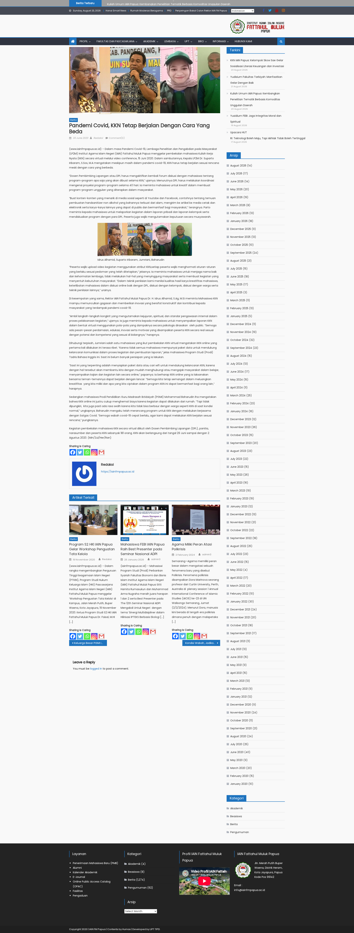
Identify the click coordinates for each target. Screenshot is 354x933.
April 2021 (236, 673)
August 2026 (238, 165)
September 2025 (241, 253)
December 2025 (240, 229)
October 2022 (239, 530)
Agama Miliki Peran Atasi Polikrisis (192, 546)
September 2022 (241, 538)
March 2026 (237, 205)
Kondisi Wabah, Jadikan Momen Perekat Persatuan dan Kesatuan (202, 643)
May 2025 (236, 284)
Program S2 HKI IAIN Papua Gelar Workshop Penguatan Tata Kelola (92, 549)
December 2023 (240, 419)
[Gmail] (101, 452)
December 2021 (240, 609)
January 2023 (238, 506)
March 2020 (237, 768)
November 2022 (240, 522)
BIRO (201, 41)
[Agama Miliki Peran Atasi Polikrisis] (196, 520)
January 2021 (238, 697)
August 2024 (238, 356)
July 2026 (236, 173)
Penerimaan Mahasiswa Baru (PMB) (95, 863)
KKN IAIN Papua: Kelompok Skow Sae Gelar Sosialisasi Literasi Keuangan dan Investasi (257, 63)
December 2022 (240, 514)
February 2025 (239, 308)
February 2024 (239, 403)
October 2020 (239, 720)
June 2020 (237, 752)
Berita (73, 119)
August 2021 (237, 641)
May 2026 (236, 189)
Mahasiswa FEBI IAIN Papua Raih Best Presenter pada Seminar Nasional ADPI (142, 549)
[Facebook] (73, 452)
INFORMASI (219, 41)
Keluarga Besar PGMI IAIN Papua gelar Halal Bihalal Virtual (90, 643)
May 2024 (236, 379)
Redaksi (98, 138)
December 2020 (240, 704)
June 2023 (236, 467)
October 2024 (239, 340)
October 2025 (239, 245)
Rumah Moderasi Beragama (146, 10)
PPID (169, 10)
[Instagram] (94, 452)
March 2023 (237, 490)
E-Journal (79, 877)
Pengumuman (239, 832)
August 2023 (238, 451)
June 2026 (237, 181)
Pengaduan (80, 895)
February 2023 (239, 498)
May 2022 (236, 570)
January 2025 (238, 316)
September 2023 (241, 443)
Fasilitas (78, 891)
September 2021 (240, 633)
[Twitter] (80, 452)
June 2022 (236, 562)
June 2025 (236, 276)
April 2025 (236, 292)
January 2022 (238, 601)
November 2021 (240, 617)
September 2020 (241, 728)
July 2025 (236, 268)
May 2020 (236, 760)
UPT (187, 41)
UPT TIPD (155, 929)
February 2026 (239, 213)
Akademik (149, 41)
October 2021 (238, 625)
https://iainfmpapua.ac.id (117, 471)
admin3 (155, 559)
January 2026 (239, 221)
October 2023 (239, 435)
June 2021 (236, 657)
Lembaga (170, 41)
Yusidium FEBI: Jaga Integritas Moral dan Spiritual (255, 119)
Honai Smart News (116, 10)
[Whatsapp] (87, 452)
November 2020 (240, 712)
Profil (84, 41)
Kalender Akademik (85, 872)
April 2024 (236, 387)
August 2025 (238, 261)
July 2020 (236, 744)
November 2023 (240, 427)
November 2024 (240, 332)
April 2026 (236, 197)
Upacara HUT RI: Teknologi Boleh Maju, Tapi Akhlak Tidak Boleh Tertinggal (267, 135)
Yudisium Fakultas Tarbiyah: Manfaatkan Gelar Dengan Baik (256, 80)
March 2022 (237, 586)
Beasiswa (236, 816)
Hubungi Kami (243, 41)
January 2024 (239, 411)
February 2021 (239, 689)
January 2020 (239, 784)
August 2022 (238, 546)
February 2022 (239, 593)
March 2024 (238, 395)
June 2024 (237, 371)
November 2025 (240, 237)
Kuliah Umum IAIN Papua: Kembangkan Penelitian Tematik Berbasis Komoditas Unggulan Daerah (168, 3)
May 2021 (236, 665)
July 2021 (235, 649)
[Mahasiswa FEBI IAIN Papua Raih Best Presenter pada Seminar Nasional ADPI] (145, 520)
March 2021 (237, 681)
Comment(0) (117, 138)
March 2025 (237, 300)
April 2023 (236, 482)
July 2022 (236, 554)
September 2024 (241, 348)
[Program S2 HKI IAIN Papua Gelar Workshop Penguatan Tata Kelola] (93, 520)
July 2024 (236, 364)
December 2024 (240, 324)
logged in (96, 668)
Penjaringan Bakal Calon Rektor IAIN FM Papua (201, 10)
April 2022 (236, 578)
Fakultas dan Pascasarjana (115, 41)
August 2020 (238, 736)
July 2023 (236, 459)
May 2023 (236, 475)
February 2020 (239, 776)
